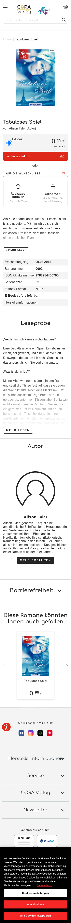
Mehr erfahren (35, 560)
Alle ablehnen (35, 904)
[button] (35, 173)
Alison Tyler (17, 128)
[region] (35, 885)
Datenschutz (44, 885)
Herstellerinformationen (21, 302)
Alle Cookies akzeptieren (35, 915)
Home (7, 39)
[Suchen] (64, 20)
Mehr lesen (18, 430)
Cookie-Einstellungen (35, 893)
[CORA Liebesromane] (24, 9)
